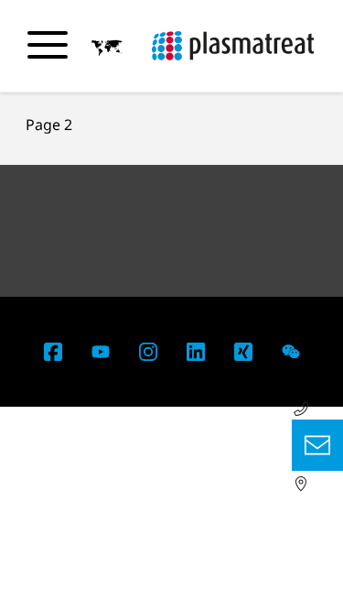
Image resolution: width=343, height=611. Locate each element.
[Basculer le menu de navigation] (47, 45)
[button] (107, 47)
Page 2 (49, 125)
